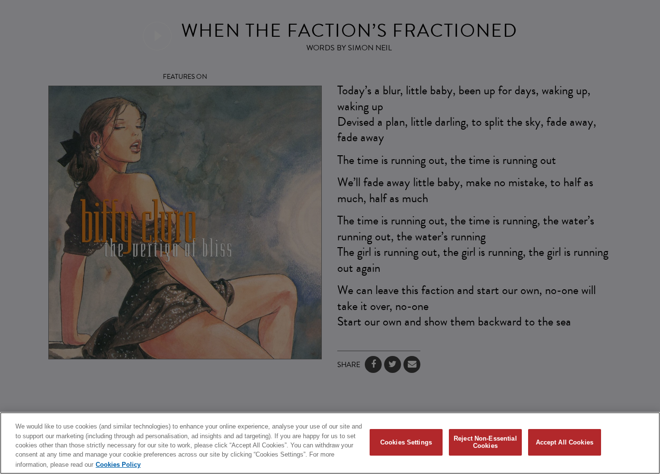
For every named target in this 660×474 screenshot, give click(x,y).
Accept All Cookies (564, 442)
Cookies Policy (118, 464)
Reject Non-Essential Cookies (485, 442)
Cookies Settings (406, 442)
